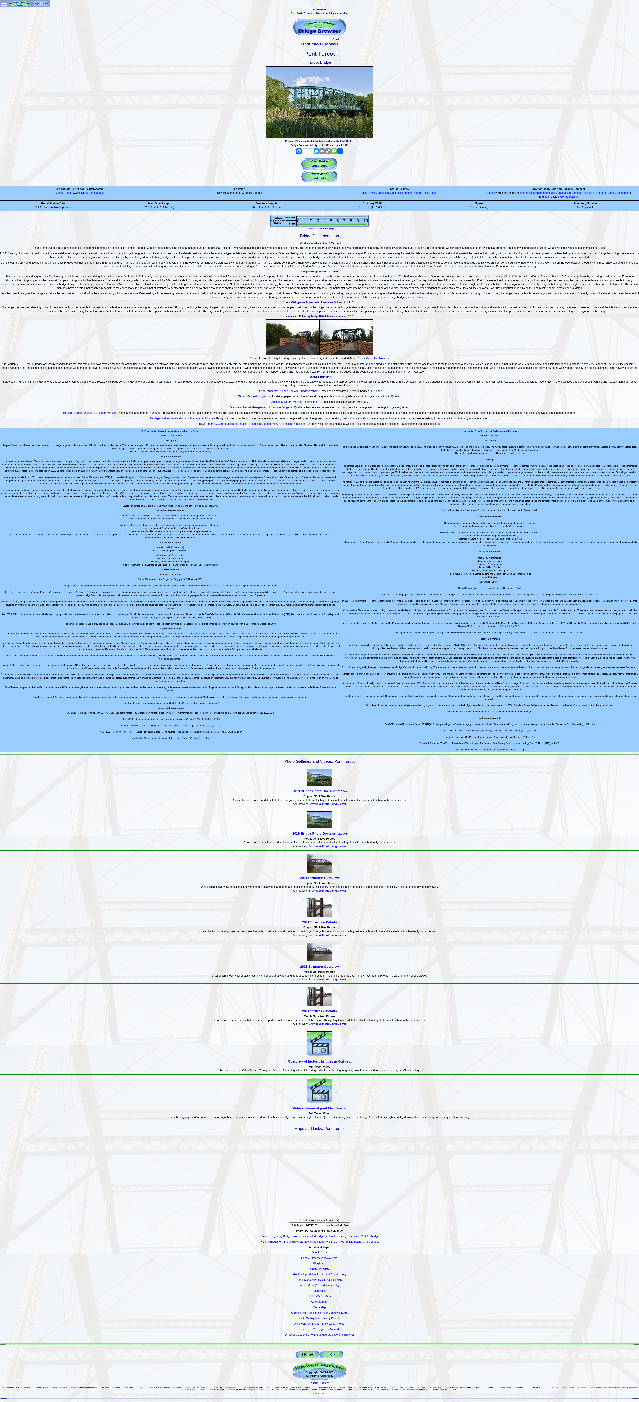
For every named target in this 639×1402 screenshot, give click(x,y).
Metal (365, 192)
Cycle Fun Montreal (377, 358)
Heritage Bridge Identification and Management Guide (181, 418)
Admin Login (319, 1393)
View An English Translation (289, 423)
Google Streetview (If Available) (319, 1258)
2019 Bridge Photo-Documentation (319, 791)
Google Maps (319, 1252)
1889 (490, 192)
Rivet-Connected (379, 192)
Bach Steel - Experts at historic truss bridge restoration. (319, 13)
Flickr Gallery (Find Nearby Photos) (319, 1318)
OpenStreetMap (319, 1269)
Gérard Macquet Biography (254, 396)
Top (331, 1354)
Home (307, 1354)
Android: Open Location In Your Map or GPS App (319, 1312)
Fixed (434, 192)
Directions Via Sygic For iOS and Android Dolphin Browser (319, 1334)
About (314, 1382)
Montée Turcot (63, 192)
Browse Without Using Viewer (327, 804)
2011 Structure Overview (319, 878)
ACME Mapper (319, 1301)
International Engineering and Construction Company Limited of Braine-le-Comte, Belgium (573, 192)
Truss (426, 192)
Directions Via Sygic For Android (319, 1329)
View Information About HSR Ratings (319, 229)
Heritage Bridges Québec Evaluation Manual (89, 412)
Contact (324, 1382)
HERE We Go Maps (319, 1296)
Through (417, 192)
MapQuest (320, 1290)
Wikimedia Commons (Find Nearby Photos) (319, 1323)
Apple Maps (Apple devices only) (319, 1285)
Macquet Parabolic (400, 192)
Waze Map (319, 1307)
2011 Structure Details (319, 922)
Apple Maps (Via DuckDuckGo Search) (320, 1280)
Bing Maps (319, 1263)
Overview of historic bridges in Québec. (319, 1061)
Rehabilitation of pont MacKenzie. (319, 1108)
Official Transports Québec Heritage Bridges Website (288, 391)
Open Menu (4, 3)
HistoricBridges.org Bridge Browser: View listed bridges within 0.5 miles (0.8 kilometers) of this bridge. (319, 1236)
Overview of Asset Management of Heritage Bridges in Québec (266, 407)
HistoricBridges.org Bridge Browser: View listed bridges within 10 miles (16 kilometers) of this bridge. (319, 1241)
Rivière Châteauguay (91, 192)
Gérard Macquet (569, 196)
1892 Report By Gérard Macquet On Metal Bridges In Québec (235, 423)
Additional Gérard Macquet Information (294, 401)
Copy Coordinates (337, 1224)
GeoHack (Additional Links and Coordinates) (319, 1274)
